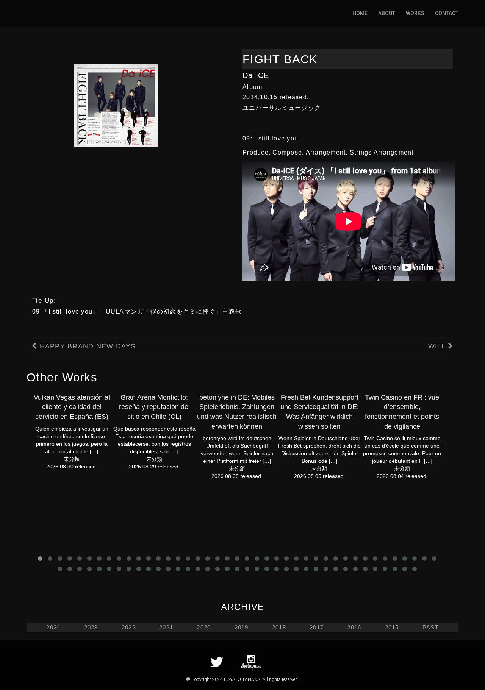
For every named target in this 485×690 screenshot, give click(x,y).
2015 (392, 627)
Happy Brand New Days (86, 346)
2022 (129, 627)
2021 (166, 627)
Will (438, 346)
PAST (430, 627)
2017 (317, 627)
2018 (279, 627)
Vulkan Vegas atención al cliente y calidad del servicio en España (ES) (72, 406)
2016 (354, 627)
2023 (91, 627)
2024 (53, 627)
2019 (242, 627)
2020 (204, 627)
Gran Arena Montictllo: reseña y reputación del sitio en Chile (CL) (154, 406)
